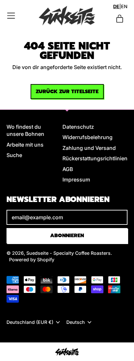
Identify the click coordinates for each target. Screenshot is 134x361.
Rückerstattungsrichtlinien (94, 158)
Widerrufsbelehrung (87, 137)
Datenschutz (78, 126)
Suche (14, 155)
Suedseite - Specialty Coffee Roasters (68, 253)
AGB (67, 169)
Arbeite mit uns (25, 144)
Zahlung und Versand (89, 148)
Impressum (76, 179)
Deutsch (75, 322)
